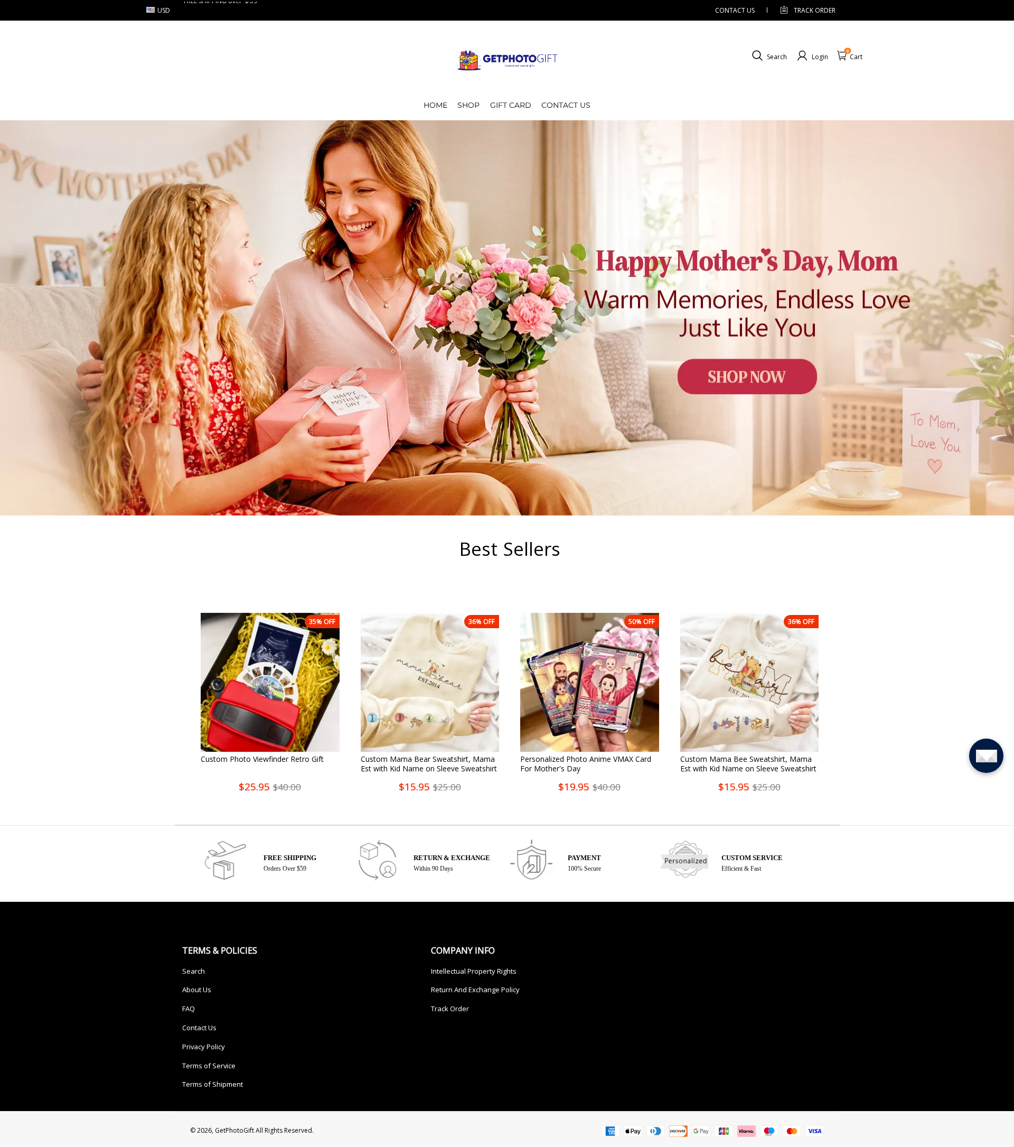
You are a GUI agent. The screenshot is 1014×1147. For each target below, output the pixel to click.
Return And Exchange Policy (475, 989)
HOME (435, 105)
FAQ (188, 1008)
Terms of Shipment (212, 1084)
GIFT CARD (510, 105)
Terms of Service (209, 1065)
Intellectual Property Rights (474, 971)
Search (193, 971)
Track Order (814, 10)
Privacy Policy (203, 1046)
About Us (196, 989)
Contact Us (199, 1027)
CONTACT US (735, 10)
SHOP (468, 105)
